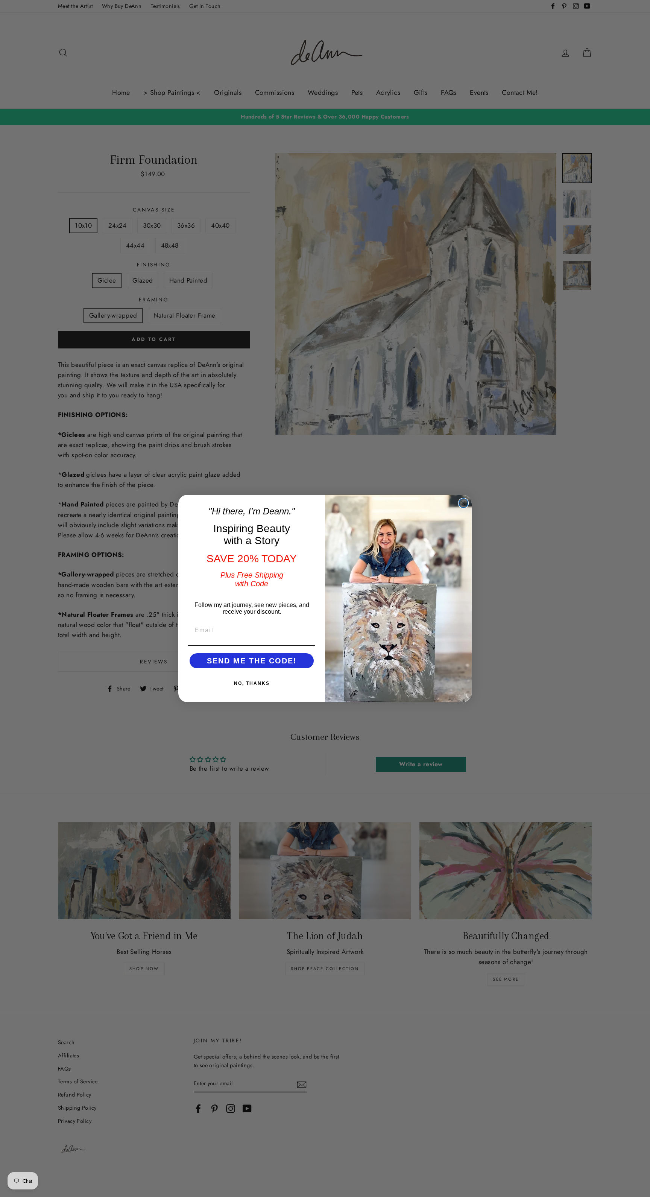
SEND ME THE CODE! (252, 661)
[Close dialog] (463, 503)
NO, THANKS (252, 683)
